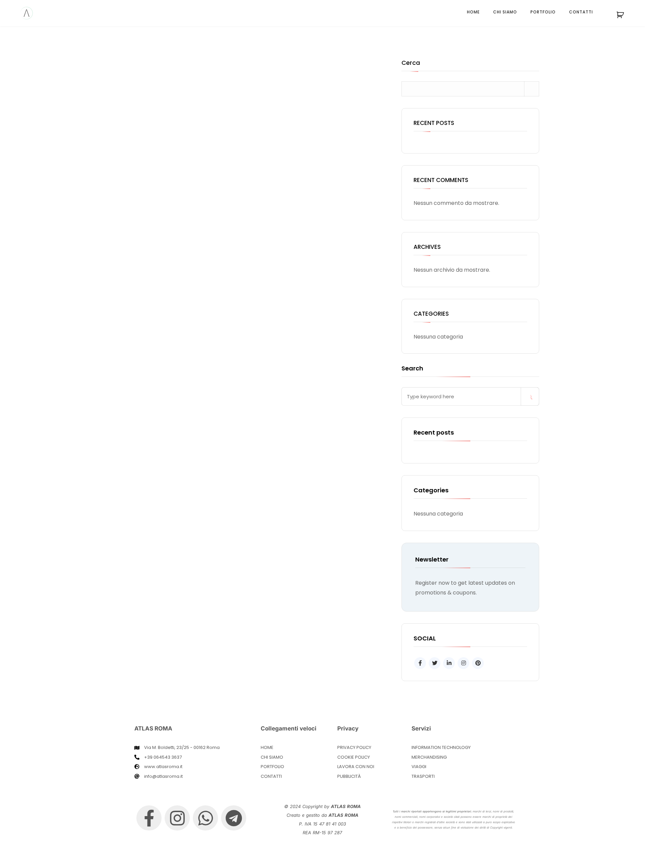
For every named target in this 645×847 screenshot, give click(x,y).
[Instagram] (177, 818)
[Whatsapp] (205, 818)
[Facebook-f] (149, 818)
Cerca (410, 63)
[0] (624, 17)
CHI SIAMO (505, 12)
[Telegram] (233, 818)
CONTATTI (581, 12)
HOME (473, 12)
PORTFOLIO (543, 12)
